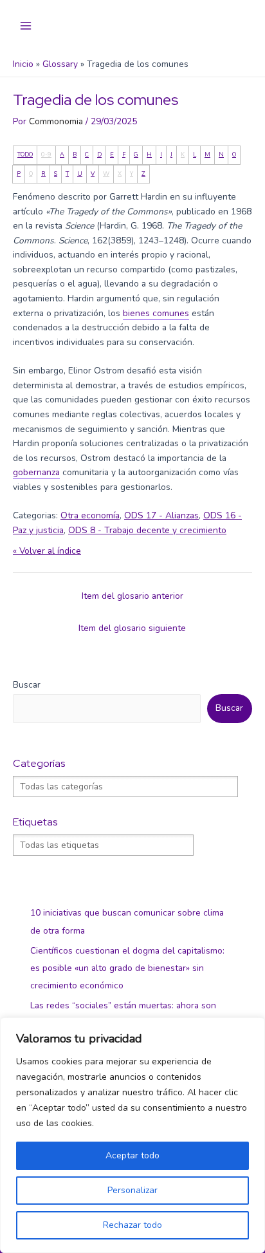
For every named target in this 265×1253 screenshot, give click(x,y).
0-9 (46, 154)
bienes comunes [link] (156, 313)
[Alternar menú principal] (26, 26)
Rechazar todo (132, 1225)
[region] (132, 1135)
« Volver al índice (47, 551)
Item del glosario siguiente (132, 628)
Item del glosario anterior (132, 596)
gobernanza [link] (36, 472)
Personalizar (132, 1190)
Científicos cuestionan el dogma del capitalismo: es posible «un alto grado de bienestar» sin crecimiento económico (127, 968)
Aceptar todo (132, 1155)
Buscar (27, 685)
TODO (25, 154)
